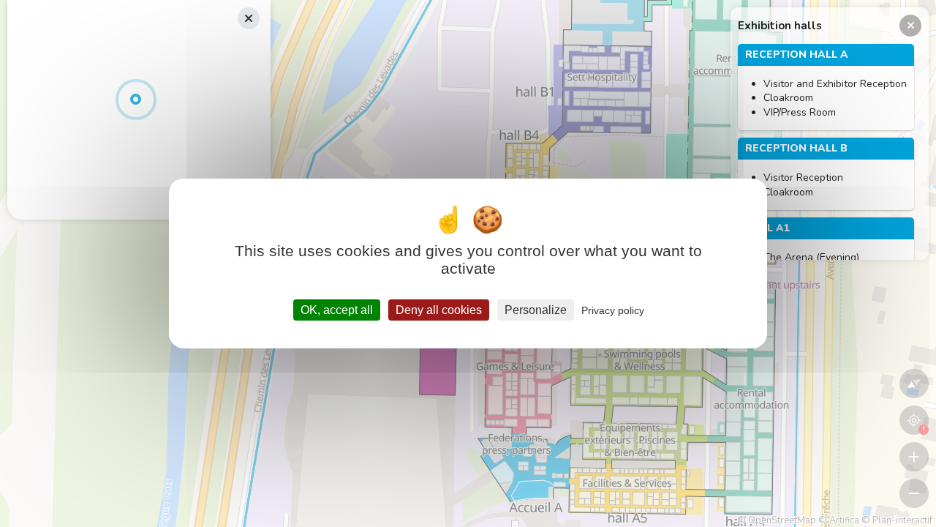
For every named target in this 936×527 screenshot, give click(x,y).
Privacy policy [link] (612, 310)
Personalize (536, 310)
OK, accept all (337, 310)
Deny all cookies (439, 310)
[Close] (910, 26)
